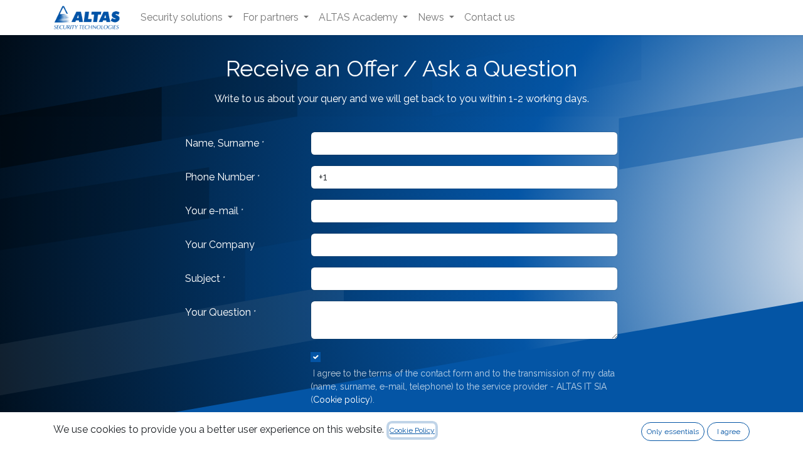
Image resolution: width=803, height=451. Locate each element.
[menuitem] (187, 17)
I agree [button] (728, 431)
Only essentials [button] (673, 431)
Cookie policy (341, 400)
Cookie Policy (412, 430)
